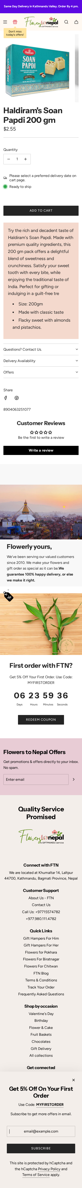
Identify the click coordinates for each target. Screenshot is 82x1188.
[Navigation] (5, 22)
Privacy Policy (49, 1169)
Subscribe (41, 1148)
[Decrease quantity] (9, 159)
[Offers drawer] (15, 22)
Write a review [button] (41, 450)
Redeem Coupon (41, 720)
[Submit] (74, 779)
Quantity (10, 149)
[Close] (74, 1080)
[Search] (66, 22)
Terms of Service (36, 1174)
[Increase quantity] (25, 159)
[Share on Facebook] (6, 399)
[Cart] (76, 22)
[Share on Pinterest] (17, 399)
